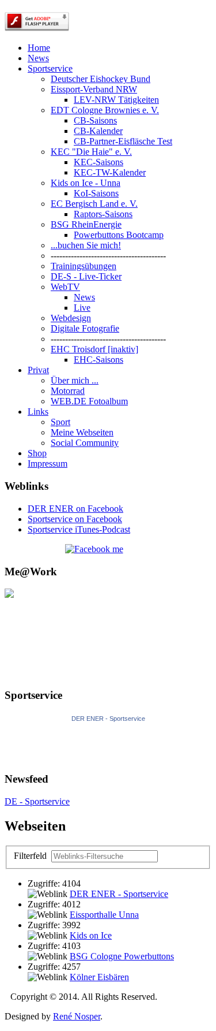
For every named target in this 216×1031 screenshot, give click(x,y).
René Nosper (76, 1016)
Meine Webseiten (82, 432)
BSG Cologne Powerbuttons (122, 956)
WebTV (65, 287)
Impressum (47, 463)
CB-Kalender (98, 131)
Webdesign (71, 318)
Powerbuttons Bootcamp (119, 235)
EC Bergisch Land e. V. (94, 204)
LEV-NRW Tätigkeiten (116, 100)
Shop (37, 453)
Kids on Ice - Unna (85, 183)
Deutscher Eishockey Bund (100, 79)
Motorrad (68, 391)
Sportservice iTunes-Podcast (79, 529)
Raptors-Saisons (103, 214)
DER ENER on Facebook (75, 508)
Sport (60, 422)
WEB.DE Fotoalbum (89, 401)
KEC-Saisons (98, 162)
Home (39, 48)
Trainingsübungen (83, 266)
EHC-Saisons (98, 359)
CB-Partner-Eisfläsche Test (123, 141)
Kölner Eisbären (99, 977)
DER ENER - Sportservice (108, 718)
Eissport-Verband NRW (94, 89)
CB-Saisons (95, 120)
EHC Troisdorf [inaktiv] (94, 349)
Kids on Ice (91, 935)
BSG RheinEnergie (86, 224)
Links (38, 411)
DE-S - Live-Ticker (86, 276)
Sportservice (50, 68)
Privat (38, 370)
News (38, 58)
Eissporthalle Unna (104, 915)
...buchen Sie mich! (86, 245)
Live (82, 307)
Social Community (85, 443)
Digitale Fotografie (85, 328)
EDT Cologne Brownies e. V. (105, 110)
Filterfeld (31, 856)
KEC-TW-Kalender (110, 172)
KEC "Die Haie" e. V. (91, 152)
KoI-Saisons (96, 193)
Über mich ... (74, 380)
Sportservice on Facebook (75, 519)
